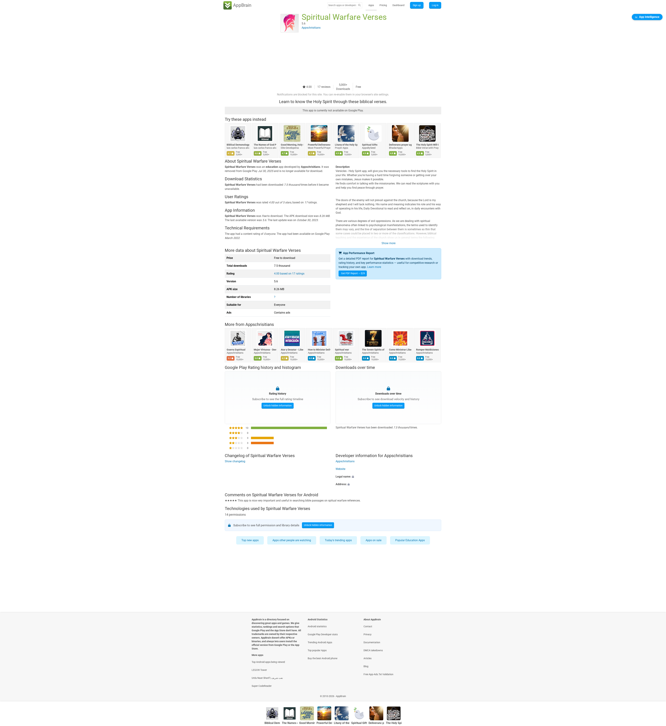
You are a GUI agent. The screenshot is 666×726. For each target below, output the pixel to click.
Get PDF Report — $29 (353, 273)
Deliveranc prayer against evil (400, 144)
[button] (388, 477)
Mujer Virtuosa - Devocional (265, 349)
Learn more (374, 267)
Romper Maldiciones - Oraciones (427, 349)
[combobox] (342, 5)
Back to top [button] (657, 694)
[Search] (359, 5)
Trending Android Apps (320, 642)
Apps (371, 5)
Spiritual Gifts (369, 144)
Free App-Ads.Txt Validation (378, 674)
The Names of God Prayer (265, 144)
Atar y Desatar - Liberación (292, 349)
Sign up (417, 5)
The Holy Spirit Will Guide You (427, 144)
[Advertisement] (329, 58)
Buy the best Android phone (322, 658)
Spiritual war (342, 349)
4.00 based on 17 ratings (289, 273)
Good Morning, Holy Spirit (292, 144)
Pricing (383, 5)
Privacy (368, 634)
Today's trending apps (338, 540)
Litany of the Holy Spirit (346, 144)
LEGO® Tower (259, 670)
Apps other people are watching (291, 540)
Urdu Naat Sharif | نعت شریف (267, 678)
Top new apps (250, 540)
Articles (368, 658)
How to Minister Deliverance (319, 349)
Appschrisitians (259, 324)
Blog (366, 666)
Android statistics (317, 626)
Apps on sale (373, 540)
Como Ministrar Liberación (400, 349)
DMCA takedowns (373, 650)
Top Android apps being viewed (268, 662)
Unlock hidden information (277, 405)
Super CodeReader (262, 686)
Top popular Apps (317, 650)
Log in (435, 5)
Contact (368, 626)
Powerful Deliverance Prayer (319, 144)
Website (340, 469)
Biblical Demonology (238, 144)
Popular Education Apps (410, 540)
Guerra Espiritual (236, 349)
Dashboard (398, 5)
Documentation (372, 642)
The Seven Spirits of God (373, 349)
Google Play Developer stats (323, 634)
